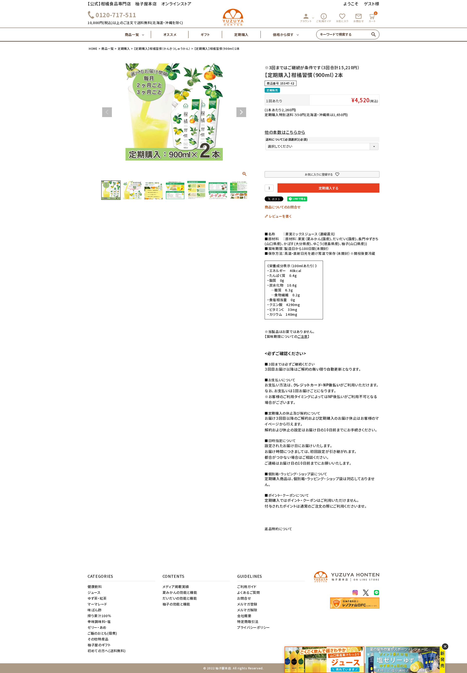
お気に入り (342, 18)
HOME (93, 48)
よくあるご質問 (248, 592)
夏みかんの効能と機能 (179, 592)
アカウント (306, 18)
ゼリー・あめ (97, 627)
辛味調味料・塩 (99, 621)
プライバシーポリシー (253, 627)
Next (241, 112)
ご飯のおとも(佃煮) (102, 633)
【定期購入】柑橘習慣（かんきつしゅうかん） (162, 48)
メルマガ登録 (247, 604)
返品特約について (278, 528)
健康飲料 (95, 586)
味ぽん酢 (95, 609)
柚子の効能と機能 (176, 604)
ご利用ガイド (323, 18)
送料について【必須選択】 (287, 139)
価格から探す (283, 34)
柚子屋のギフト (99, 644)
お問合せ (358, 18)
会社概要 (244, 615)
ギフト (205, 34)
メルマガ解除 (247, 609)
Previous (107, 112)
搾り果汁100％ (99, 615)
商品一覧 (132, 34)
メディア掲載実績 (175, 586)
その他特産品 (98, 639)
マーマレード (97, 604)
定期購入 (241, 34)
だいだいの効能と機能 (179, 598)
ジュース (94, 592)
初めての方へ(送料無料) (107, 650)
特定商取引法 (248, 621)
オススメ (169, 34)
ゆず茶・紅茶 (97, 598)
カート (373, 17)
